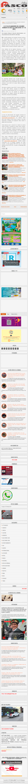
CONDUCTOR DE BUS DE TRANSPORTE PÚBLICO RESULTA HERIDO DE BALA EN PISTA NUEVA (17, 415)
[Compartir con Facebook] (6, 148)
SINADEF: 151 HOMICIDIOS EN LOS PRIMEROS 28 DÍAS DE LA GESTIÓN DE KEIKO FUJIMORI (17, 434)
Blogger (23, 780)
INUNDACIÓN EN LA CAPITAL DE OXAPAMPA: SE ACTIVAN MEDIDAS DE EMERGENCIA (17, 196)
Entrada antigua (24, 206)
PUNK (3, 573)
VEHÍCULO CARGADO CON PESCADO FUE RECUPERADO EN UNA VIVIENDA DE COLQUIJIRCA (16, 385)
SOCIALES (4, 578)
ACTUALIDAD (5, 525)
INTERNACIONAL (5, 550)
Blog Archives (14, 314)
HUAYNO (4, 548)
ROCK (3, 576)
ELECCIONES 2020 (6, 538)
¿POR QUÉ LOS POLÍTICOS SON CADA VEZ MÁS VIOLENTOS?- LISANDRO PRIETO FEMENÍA (17, 186)
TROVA (3, 581)
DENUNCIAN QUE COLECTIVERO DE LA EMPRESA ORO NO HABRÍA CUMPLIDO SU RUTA (17, 424)
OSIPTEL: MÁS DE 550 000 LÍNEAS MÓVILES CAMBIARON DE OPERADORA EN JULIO (17, 405)
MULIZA (3, 558)
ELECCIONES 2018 (6, 540)
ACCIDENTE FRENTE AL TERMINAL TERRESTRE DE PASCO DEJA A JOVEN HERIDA (17, 396)
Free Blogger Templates (13, 782)
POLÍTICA (4, 570)
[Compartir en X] (5, 148)
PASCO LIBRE (13, 780)
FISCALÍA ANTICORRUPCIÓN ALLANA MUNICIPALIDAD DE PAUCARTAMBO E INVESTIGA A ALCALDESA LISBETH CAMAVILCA (14, 648)
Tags (8, 314)
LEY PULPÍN (4, 553)
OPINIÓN (4, 568)
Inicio (15, 206)
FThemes (23, 782)
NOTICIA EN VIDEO (6, 565)
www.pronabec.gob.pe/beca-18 (8, 117)
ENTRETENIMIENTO (6, 543)
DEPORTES (4, 535)
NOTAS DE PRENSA (6, 563)
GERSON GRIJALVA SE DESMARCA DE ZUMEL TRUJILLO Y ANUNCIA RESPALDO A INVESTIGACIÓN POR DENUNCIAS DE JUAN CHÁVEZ (14, 610)
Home (3, 22)
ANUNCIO (4, 527)
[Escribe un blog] (4, 148)
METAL (3, 555)
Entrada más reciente (5, 206)
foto (3, 545)
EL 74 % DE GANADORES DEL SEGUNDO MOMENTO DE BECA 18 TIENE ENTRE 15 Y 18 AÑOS (14, 27)
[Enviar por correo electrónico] (2, 148)
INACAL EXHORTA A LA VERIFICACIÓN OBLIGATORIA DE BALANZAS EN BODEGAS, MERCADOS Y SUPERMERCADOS (16, 165)
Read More (11, 162)
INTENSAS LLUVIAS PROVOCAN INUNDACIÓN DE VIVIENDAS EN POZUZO (16, 175)
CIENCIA (4, 530)
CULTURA (4, 533)
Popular (3, 314)
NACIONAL (4, 560)
